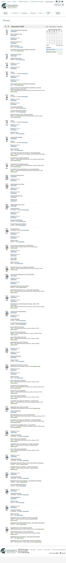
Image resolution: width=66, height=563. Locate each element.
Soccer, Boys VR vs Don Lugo (18, 337)
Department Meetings (16, 220)
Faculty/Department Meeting (18, 110)
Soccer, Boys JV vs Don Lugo (18, 332)
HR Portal (40, 549)
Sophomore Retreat (15, 356)
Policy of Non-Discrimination (58, 549)
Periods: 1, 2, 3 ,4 (15, 99)
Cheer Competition (16, 411)
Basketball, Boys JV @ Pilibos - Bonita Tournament (24, 466)
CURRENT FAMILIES (23, 1)
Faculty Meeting (14, 319)
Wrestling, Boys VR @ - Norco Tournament (22, 531)
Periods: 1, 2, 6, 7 (15, 188)
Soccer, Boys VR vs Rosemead (18, 449)
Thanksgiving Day (15, 497)
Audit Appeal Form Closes (17, 204)
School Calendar (51, 49)
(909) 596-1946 (25, 552)
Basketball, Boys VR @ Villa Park (19, 342)
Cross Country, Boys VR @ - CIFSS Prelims (22, 245)
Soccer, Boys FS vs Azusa (17, 327)
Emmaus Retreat (15, 208)
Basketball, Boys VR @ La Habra (19, 365)
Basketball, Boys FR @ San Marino (19, 286)
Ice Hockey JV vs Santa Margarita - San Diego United (25, 169)
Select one (60, 53)
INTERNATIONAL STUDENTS (37, 1)
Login (62, 553)
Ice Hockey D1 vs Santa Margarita (19, 158)
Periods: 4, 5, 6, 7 (15, 80)
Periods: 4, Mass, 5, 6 (16, 41)
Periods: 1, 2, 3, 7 (15, 63)
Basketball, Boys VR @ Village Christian (21, 527)
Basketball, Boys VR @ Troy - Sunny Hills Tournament (24, 290)
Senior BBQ (13, 258)
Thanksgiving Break (16, 435)
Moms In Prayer (14, 45)
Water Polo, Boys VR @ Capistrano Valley (21, 114)
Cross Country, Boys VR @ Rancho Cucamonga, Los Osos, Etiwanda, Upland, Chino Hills (25, 88)
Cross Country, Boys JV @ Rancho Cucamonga (22, 83)
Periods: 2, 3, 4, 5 (15, 38)
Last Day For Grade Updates (18, 311)
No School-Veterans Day (17, 175)
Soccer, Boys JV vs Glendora (18, 390)
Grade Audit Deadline (16, 137)
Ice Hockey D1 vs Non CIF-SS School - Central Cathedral (25, 419)
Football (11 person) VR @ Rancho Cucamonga (22, 49)
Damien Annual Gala (16, 54)
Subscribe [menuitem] (59, 26)
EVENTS (14, 1)
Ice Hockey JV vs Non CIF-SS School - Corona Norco (24, 400)
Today (47, 45)
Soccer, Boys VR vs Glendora (18, 395)
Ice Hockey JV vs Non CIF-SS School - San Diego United (25, 152)
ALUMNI (3, 1)
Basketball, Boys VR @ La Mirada (19, 407)
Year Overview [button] (52, 26)
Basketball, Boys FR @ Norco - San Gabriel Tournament (25, 536)
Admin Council (14, 132)
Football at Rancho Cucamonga (19, 30)
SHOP (8, 1)
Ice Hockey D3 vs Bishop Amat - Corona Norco (23, 425)
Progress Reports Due (16, 195)
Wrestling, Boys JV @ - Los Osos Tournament (22, 414)
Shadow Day (13, 199)
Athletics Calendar (52, 51)
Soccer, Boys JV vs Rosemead (18, 438)
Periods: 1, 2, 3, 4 (15, 278)
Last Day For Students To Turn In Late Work (22, 274)
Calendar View (59, 45)
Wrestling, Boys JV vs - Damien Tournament (22, 267)
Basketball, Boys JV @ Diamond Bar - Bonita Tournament (25, 540)
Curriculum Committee (16, 107)
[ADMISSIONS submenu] (16, 13)
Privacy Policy (47, 549)
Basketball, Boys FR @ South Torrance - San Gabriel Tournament (27, 523)
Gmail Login (32, 549)
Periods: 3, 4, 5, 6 (15, 216)
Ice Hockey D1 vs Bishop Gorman (19, 164)
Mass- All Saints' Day (16, 34)
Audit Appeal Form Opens (17, 184)
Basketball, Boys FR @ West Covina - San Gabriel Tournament (27, 463)
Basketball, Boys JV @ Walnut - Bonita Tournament (24, 517)
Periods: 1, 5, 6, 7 (15, 124)
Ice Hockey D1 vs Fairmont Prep (19, 385)
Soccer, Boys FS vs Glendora (18, 380)
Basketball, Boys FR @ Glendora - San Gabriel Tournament (26, 480)
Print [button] (47, 26)
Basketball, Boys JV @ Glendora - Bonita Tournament (24, 444)
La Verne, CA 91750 (23, 550)
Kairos (12, 72)
